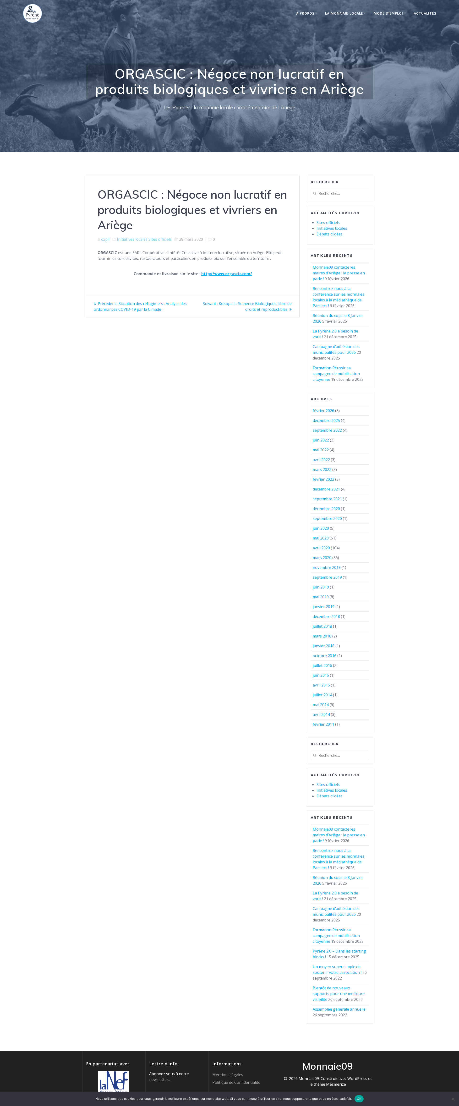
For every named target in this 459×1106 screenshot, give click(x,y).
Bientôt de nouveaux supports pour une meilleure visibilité (339, 993)
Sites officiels (160, 239)
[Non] (453, 1098)
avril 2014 (321, 714)
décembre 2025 (326, 420)
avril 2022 (321, 459)
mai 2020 (321, 538)
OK (359, 1099)
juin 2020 (321, 528)
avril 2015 (321, 685)
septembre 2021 (327, 498)
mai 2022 (321, 449)
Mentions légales (227, 1074)
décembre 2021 (326, 489)
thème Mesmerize (330, 1084)
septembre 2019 (327, 577)
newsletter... (159, 1079)
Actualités (425, 13)
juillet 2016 (322, 665)
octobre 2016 (324, 655)
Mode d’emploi (388, 13)
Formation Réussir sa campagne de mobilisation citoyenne (336, 373)
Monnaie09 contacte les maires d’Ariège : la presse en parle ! (339, 273)
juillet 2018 (322, 626)
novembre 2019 (327, 567)
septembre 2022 (327, 430)
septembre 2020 (327, 518)
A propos (305, 13)
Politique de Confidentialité (236, 1082)
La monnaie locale (344, 13)
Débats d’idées (330, 234)
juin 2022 (321, 440)
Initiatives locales (132, 239)
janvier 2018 (323, 645)
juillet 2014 (322, 694)
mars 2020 (322, 557)
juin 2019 (321, 587)
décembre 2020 (326, 508)
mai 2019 (321, 596)
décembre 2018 (326, 616)
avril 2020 (321, 547)
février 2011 (323, 724)
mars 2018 (322, 636)
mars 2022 (322, 469)
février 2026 (323, 410)
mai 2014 (321, 704)
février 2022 (323, 479)
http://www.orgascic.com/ (226, 273)
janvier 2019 (323, 606)
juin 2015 (321, 675)
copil (105, 239)
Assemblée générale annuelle (339, 1009)
